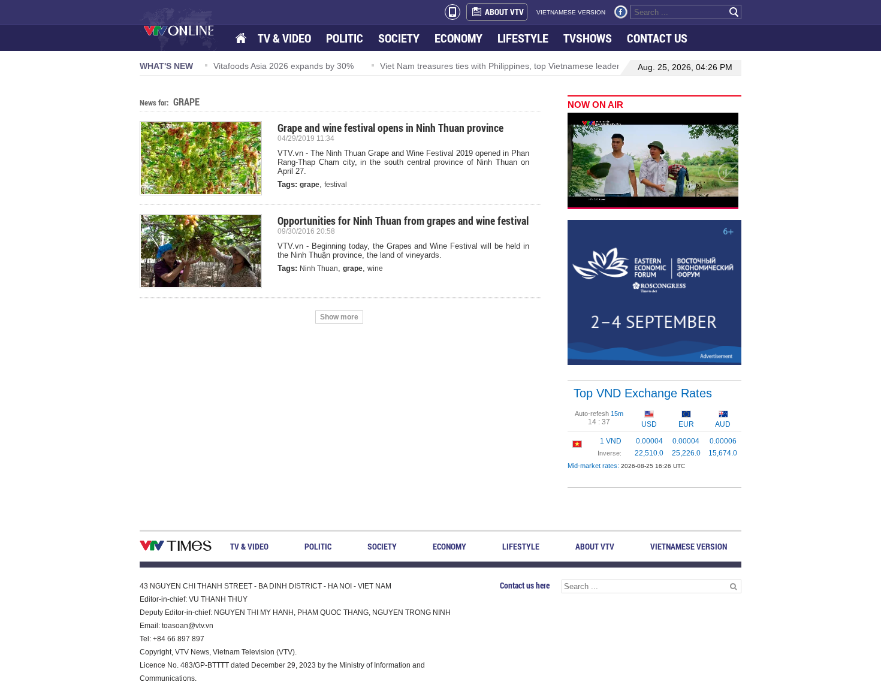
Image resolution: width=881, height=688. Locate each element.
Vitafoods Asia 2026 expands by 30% (283, 66)
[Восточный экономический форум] (654, 292)
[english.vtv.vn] (176, 548)
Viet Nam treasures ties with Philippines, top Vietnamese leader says (509, 66)
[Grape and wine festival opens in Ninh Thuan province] (205, 158)
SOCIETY (399, 38)
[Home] (242, 38)
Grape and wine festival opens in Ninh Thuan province (390, 127)
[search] (734, 12)
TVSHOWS (587, 38)
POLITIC (344, 38)
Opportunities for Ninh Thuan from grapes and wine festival (403, 220)
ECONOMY (458, 38)
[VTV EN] (187, 30)
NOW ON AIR (595, 104)
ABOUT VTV (504, 11)
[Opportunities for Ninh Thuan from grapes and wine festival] (205, 251)
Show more (339, 317)
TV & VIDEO (284, 38)
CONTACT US (657, 38)
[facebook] (620, 12)
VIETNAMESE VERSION (570, 12)
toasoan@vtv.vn (187, 625)
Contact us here (525, 585)
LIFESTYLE (522, 38)
